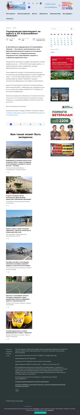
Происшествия (55, 13)
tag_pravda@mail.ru (51, 7)
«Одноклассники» (12, 115)
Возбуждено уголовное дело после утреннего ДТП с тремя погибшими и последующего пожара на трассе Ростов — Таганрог (18, 163)
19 (58, 42)
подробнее (36, 408)
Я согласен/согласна (40, 412)
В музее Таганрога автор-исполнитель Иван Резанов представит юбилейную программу (18, 197)
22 (68, 42)
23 (71, 42)
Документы (44, 13)
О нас (7, 356)
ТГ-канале (9, 113)
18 (54, 42)
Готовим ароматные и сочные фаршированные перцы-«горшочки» (19, 331)
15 (68, 40)
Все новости (10, 13)
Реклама (8, 353)
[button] (11, 124)
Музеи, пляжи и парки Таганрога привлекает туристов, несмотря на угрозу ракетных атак (18, 230)
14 (64, 40)
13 (61, 40)
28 (65, 44)
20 (61, 42)
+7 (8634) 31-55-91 (50, 4)
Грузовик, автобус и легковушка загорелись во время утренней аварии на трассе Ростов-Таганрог (18, 263)
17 (51, 42)
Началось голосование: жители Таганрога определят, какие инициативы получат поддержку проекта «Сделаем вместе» (17, 298)
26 (58, 44)
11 (54, 40)
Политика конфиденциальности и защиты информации (32, 381)
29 (68, 44)
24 (51, 44)
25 (55, 44)
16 (71, 40)
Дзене (24, 113)
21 (64, 42)
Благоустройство (24, 13)
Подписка (9, 351)
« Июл (52, 52)
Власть (34, 13)
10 (51, 40)
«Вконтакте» (39, 113)
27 (61, 44)
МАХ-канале (17, 113)
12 (58, 40)
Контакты (9, 18)
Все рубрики (67, 13)
